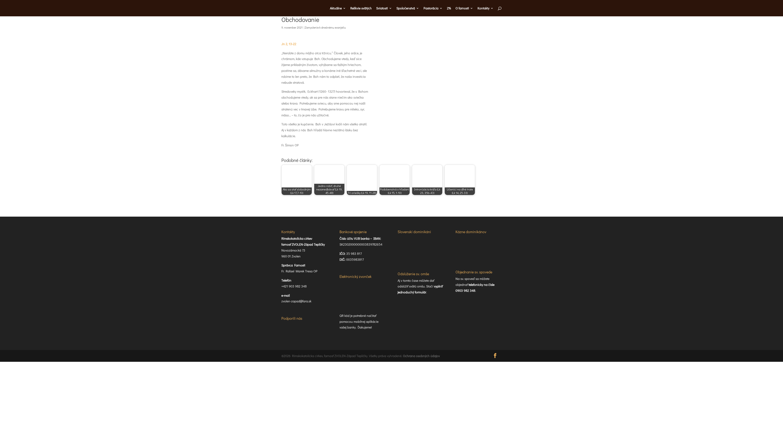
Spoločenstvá (405, 8)
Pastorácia (431, 8)
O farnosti (462, 8)
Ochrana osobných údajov (421, 356)
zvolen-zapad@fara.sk (296, 301)
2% (449, 8)
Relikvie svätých (361, 8)
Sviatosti (382, 8)
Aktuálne (336, 8)
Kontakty (483, 8)
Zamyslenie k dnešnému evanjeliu (325, 27)
